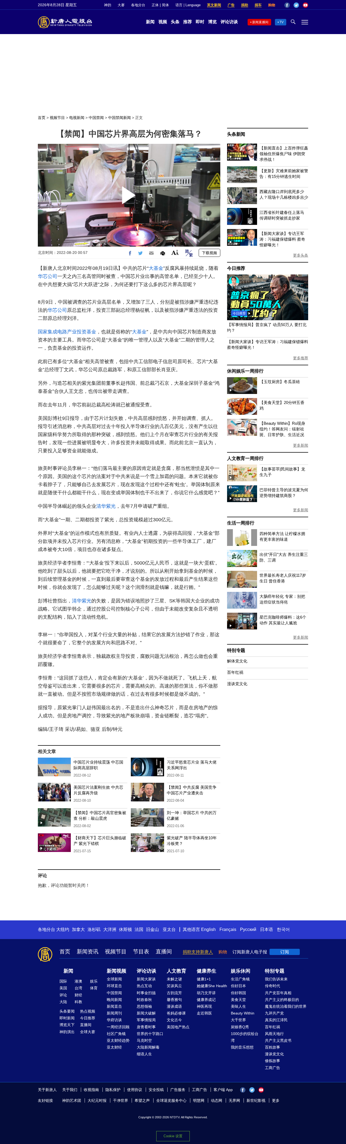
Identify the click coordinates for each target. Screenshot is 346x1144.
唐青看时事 (146, 1027)
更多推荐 (300, 358)
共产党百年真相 (278, 993)
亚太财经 (114, 1047)
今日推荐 (236, 268)
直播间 (164, 951)
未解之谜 (174, 979)
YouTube (305, 5)
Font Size (175, 252)
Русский (248, 929)
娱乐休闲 (240, 971)
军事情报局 (146, 1020)
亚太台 (169, 929)
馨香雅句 (174, 999)
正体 (155, 5)
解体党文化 (237, 661)
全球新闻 (114, 979)
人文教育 (176, 971)
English (208, 929)
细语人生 (144, 1054)
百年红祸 (235, 672)
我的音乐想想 (242, 1047)
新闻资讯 (87, 951)
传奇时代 (272, 986)
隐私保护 (113, 1089)
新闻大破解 (146, 1013)
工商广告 (272, 1068)
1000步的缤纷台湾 (244, 1037)
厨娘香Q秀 (240, 1027)
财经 (78, 995)
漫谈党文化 (237, 683)
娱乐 (94, 981)
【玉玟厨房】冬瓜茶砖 (280, 381)
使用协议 (134, 1089)
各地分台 (138, 5)
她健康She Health (212, 986)
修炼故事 (272, 1061)
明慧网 (198, 1100)
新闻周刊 (114, 1013)
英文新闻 (214, 5)
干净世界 (120, 1100)
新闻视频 (116, 971)
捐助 (244, 5)
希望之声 (142, 1100)
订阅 (284, 952)
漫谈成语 (174, 1006)
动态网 (216, 1100)
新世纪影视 (256, 1100)
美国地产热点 (178, 1027)
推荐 (187, 21)
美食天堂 (238, 999)
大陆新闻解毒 (148, 1047)
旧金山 (152, 929)
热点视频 (87, 1011)
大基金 (156, 268)
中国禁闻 (96, 117)
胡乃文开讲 (206, 993)
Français (227, 929)
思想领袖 (144, 1006)
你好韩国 (238, 993)
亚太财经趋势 (118, 1040)
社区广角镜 (116, 1034)
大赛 (121, 5)
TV (282, 22)
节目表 (141, 951)
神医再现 (204, 1006)
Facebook (287, 5)
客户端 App (223, 1089)
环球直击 (114, 986)
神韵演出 (67, 1032)
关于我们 (69, 1089)
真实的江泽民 (276, 1020)
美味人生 (238, 1006)
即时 (200, 21)
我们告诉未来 (276, 979)
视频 (162, 21)
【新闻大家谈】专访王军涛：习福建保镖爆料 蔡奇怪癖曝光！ (282, 239)
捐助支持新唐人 (198, 952)
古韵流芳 (174, 993)
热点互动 (144, 986)
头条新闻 (236, 134)
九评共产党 (274, 1013)
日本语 (266, 929)
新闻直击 (114, 1006)
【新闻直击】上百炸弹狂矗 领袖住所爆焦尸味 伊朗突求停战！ (284, 154)
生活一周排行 (240, 523)
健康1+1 (204, 979)
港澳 (78, 981)
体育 (94, 988)
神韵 (107, 5)
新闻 (150, 21)
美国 (63, 988)
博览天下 (67, 1025)
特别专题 (236, 650)
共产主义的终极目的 (282, 999)
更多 (276, 1100)
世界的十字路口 (150, 1034)
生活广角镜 (240, 979)
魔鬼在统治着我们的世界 (286, 1006)
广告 (231, 5)
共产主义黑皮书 (278, 1040)
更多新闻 (300, 445)
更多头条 (300, 255)
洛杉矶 (94, 929)
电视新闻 (76, 117)
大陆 (63, 1002)
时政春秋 (144, 999)
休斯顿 (125, 929)
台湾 (78, 988)
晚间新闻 (114, 999)
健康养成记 (206, 999)
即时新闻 (67, 1018)
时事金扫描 (146, 993)
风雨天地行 (274, 1034)
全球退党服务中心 (171, 1100)
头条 (175, 21)
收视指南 (91, 1089)
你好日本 (238, 986)
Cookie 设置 (173, 1136)
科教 (78, 1002)
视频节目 (57, 117)
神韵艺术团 (71, 1100)
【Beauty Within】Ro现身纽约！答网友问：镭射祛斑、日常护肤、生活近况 (282, 429)
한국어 (283, 929)
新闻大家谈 (146, 979)
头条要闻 (67, 1011)
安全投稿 (156, 1089)
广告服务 (177, 1089)
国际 (63, 981)
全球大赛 (87, 1032)
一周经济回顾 (118, 1027)
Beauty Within (242, 1013)
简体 (165, 5)
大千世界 (238, 1020)
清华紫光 (106, 506)
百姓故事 (272, 1047)
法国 (139, 929)
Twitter (296, 5)
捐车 (258, 5)
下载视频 (209, 253)
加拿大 (78, 929)
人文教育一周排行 (245, 458)
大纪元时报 (97, 1100)
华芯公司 (47, 276)
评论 (63, 995)
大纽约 (62, 929)
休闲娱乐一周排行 (245, 371)
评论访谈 (229, 21)
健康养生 (206, 971)
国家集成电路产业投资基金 (67, 331)
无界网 (234, 1100)
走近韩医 (204, 1013)
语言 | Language (188, 5)
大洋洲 (109, 929)
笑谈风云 (174, 986)
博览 (212, 21)
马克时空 (144, 1040)
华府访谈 (114, 1020)
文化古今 (174, 1020)
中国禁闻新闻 (119, 117)
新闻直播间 (260, 22)
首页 (41, 117)
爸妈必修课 (176, 1013)
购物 (271, 5)
